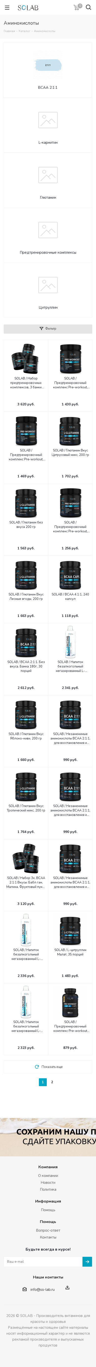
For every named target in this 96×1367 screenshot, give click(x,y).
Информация (48, 1201)
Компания (48, 1167)
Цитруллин (48, 307)
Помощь (48, 1209)
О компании (48, 1175)
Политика (48, 1189)
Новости (48, 1182)
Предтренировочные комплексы (48, 252)
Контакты (48, 1237)
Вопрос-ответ (48, 1230)
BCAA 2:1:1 (48, 87)
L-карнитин (48, 142)
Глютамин (48, 197)
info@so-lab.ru (43, 1289)
